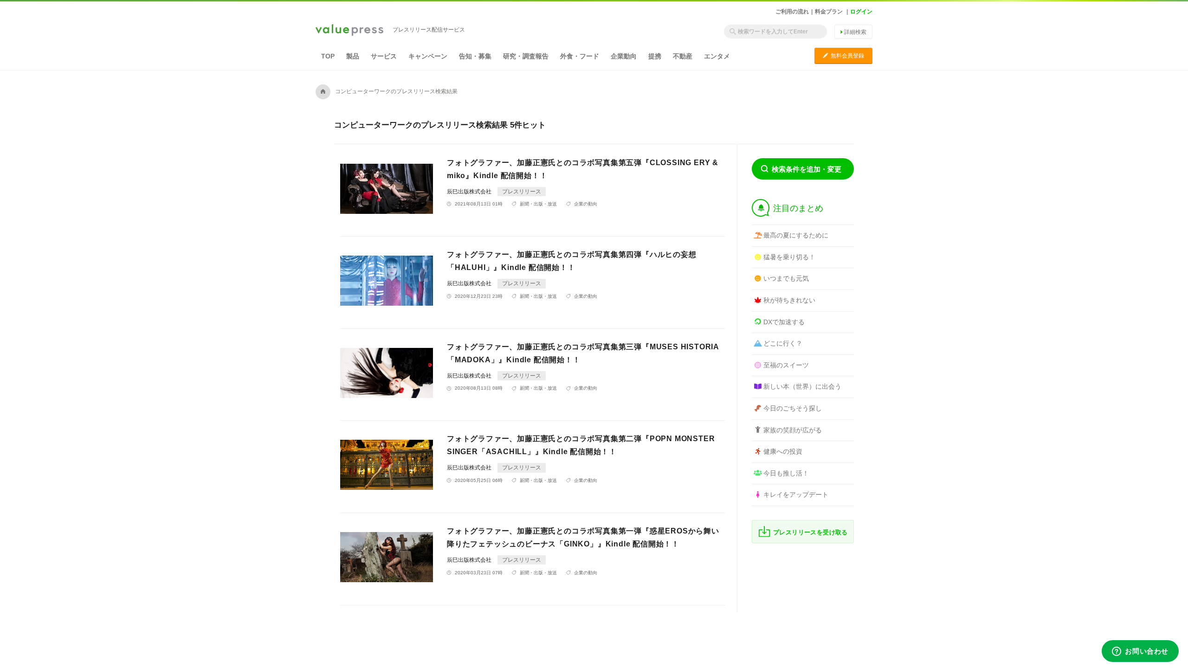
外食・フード (579, 56)
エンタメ (717, 56)
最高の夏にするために (795, 235)
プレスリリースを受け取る (810, 532)
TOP (328, 56)
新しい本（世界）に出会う (802, 386)
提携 (654, 56)
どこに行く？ (782, 343)
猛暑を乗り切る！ (789, 257)
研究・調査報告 (526, 56)
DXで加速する (784, 322)
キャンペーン (427, 56)
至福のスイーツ (786, 365)
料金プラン (829, 11)
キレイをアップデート (795, 494)
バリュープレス (349, 30)
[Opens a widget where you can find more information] (1140, 651)
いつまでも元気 (786, 278)
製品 (352, 56)
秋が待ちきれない (789, 300)
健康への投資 (782, 451)
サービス (384, 56)
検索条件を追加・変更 (806, 169)
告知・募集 (475, 56)
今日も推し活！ (786, 473)
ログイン (861, 11)
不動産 (682, 56)
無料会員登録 (843, 55)
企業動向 (624, 56)
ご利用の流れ (792, 11)
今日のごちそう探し (792, 408)
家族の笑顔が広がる (792, 430)
